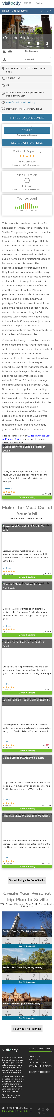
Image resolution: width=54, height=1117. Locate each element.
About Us (33, 1060)
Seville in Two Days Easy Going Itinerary (23, 967)
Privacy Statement (38, 1063)
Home (5, 10)
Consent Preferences (39, 1072)
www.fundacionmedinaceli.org (20, 102)
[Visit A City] (10, 1050)
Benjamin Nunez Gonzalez (42, 17)
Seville (25, 10)
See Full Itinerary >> (27, 946)
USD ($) (27, 3)
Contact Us (34, 1056)
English (39, 3)
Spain (15, 10)
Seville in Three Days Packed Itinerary (21, 1003)
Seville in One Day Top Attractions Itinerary (24, 931)
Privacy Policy (8, 1111)
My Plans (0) (46, 11)
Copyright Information (40, 1066)
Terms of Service (24, 1111)
